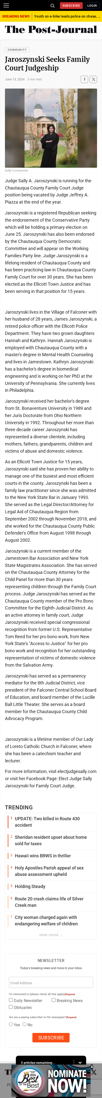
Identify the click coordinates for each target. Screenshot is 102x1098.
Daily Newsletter (28, 1000)
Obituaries (23, 1007)
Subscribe (71, 5)
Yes (17, 1025)
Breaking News (70, 1000)
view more (49, 934)
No (29, 1025)
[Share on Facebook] (84, 79)
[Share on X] (93, 79)
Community (17, 49)
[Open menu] (6, 5)
